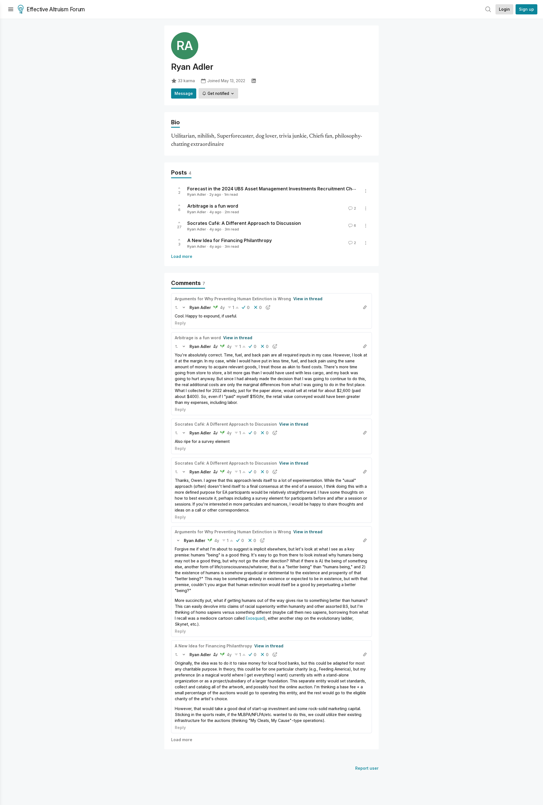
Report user (367, 768)
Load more (181, 256)
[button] (176, 307)
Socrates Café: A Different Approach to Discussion (244, 223)
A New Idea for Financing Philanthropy (229, 240)
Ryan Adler (196, 194)
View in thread (307, 298)
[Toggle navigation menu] (11, 9)
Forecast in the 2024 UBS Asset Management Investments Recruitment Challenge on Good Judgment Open (306, 188)
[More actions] (366, 191)
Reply (180, 323)
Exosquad (255, 618)
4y (222, 307)
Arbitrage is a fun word (212, 206)
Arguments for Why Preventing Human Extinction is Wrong (233, 298)
